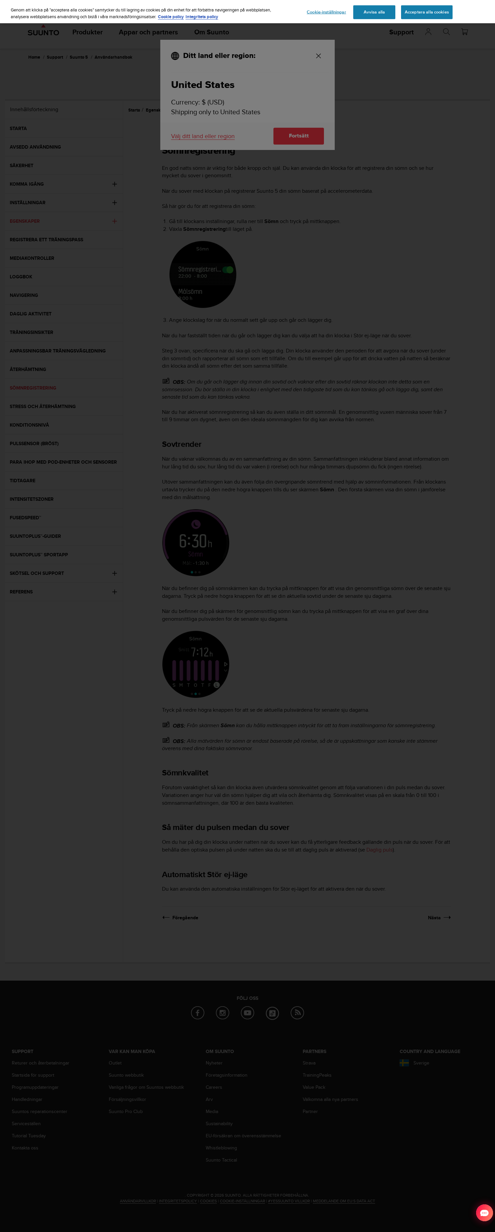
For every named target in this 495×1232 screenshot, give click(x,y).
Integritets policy (202, 16)
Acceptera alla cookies (427, 11)
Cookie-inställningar (326, 11)
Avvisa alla (374, 11)
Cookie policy (171, 16)
